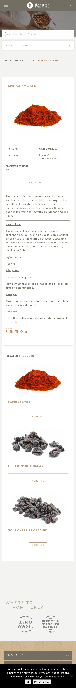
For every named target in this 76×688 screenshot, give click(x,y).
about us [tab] (15, 655)
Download (36, 182)
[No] (71, 676)
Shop (18, 60)
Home (8, 60)
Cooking (29, 60)
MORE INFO (38, 416)
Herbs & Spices (48, 158)
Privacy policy (42, 681)
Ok (28, 681)
